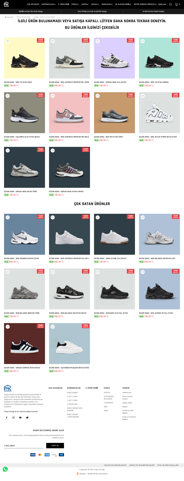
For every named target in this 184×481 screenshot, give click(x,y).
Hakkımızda (126, 392)
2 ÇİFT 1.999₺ (72, 396)
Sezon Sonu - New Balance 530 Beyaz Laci (157, 258)
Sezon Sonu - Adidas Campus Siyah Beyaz (22, 368)
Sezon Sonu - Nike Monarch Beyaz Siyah (21, 258)
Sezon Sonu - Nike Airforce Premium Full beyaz (69, 258)
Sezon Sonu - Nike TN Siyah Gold (18, 82)
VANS (106, 411)
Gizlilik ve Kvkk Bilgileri (115, 465)
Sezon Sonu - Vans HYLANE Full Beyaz (110, 258)
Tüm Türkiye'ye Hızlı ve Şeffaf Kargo (92, 11)
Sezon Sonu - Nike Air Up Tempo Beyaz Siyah (158, 137)
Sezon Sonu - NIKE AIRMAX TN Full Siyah (156, 313)
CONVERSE (108, 403)
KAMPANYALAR (48, 4)
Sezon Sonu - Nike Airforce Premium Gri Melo (69, 137)
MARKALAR (106, 4)
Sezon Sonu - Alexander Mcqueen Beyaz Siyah (69, 368)
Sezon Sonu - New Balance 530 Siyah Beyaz (67, 313)
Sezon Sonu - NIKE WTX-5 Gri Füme (108, 137)
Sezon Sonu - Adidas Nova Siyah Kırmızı (66, 191)
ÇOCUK (94, 4)
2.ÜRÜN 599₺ (72, 404)
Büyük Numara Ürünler (144, 4)
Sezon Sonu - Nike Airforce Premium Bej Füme (69, 82)
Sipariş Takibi (127, 403)
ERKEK (74, 4)
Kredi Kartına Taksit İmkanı (153, 11)
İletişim (125, 407)
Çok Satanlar (33, 4)
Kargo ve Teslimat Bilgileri (141, 465)
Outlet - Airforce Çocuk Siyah (44, 17)
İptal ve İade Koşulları (168, 465)
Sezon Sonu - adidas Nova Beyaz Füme (20, 191)
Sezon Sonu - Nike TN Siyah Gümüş (154, 82)
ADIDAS (107, 392)
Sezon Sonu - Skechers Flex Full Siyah (111, 313)
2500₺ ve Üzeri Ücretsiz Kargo (31, 11)
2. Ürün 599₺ (63, 4)
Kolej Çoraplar (72, 392)
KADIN (84, 4)
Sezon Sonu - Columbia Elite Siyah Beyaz (22, 137)
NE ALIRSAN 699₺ (122, 4)
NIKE (106, 407)
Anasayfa (9, 17)
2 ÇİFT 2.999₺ (72, 400)
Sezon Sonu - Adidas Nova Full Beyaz (110, 82)
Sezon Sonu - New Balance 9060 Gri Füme (22, 313)
